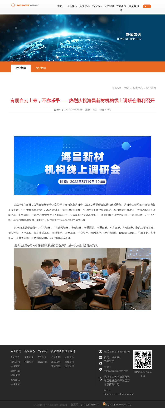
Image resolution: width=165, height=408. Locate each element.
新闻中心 (137, 88)
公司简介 (15, 357)
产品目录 (42, 357)
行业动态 (28, 362)
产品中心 (97, 6)
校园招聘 (69, 366)
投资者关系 (57, 351)
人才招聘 (109, 6)
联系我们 (134, 6)
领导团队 (15, 380)
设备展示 (42, 362)
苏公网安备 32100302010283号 (118, 404)
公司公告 (55, 357)
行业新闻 (41, 67)
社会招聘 (69, 362)
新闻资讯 (84, 6)
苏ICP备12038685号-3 (90, 405)
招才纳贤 (70, 351)
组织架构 (15, 362)
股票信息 (55, 362)
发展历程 (15, 375)
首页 (60, 6)
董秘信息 (55, 366)
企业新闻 (21, 67)
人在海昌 (69, 357)
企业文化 (15, 384)
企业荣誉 (15, 366)
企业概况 (72, 6)
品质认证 (15, 371)
